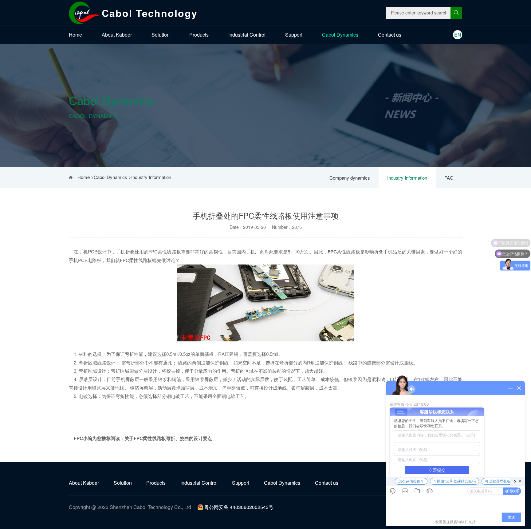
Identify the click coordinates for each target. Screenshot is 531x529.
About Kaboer (117, 34)
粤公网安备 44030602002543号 (238, 507)
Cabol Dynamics (340, 34)
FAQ (449, 177)
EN (457, 34)
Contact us (389, 34)
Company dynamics (349, 177)
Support (293, 34)
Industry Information (407, 177)
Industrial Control (247, 34)
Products (199, 34)
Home (75, 34)
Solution (160, 34)
